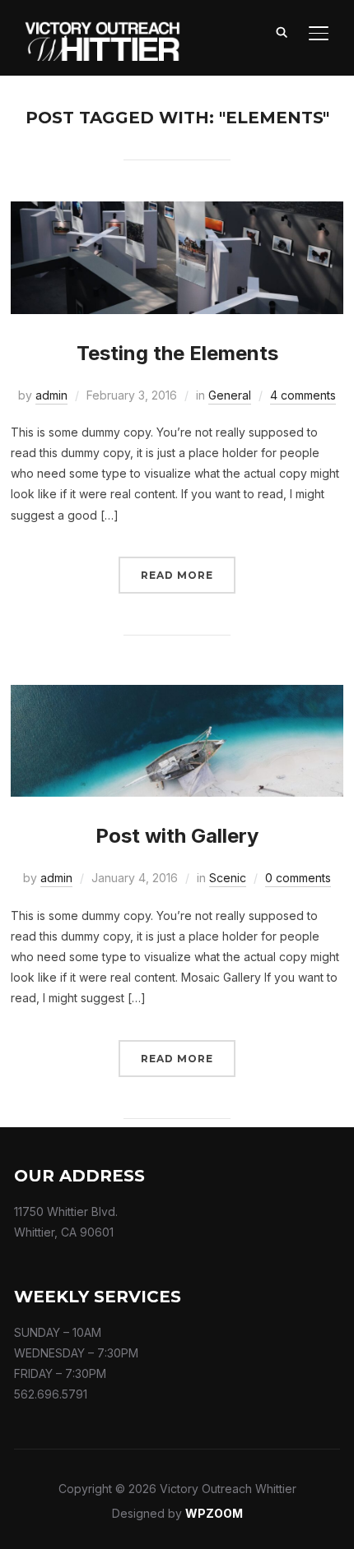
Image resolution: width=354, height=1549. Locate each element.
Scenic (227, 878)
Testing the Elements (177, 353)
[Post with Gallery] (177, 695)
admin (51, 395)
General (229, 395)
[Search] (282, 31)
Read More (177, 575)
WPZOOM (214, 1513)
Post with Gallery (177, 836)
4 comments (303, 395)
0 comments (298, 878)
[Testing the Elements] (177, 212)
